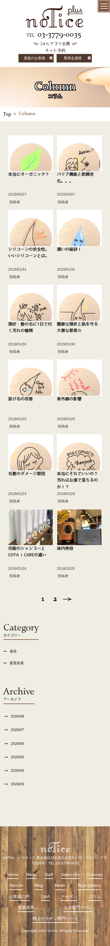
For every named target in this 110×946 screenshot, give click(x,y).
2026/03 (17, 784)
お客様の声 (19, 896)
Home (12, 874)
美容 (13, 651)
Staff (49, 874)
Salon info (70, 874)
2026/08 (17, 716)
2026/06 (17, 744)
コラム (95, 896)
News (60, 885)
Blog (39, 885)
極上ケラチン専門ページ (55, 918)
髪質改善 (17, 663)
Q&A (45, 896)
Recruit (16, 885)
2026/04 (17, 771)
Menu (31, 874)
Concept (95, 874)
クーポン (69, 896)
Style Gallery (89, 885)
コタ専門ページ (77, 907)
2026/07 (17, 730)
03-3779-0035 (59, 34)
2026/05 (17, 757)
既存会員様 (73, 58)
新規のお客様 (34, 58)
